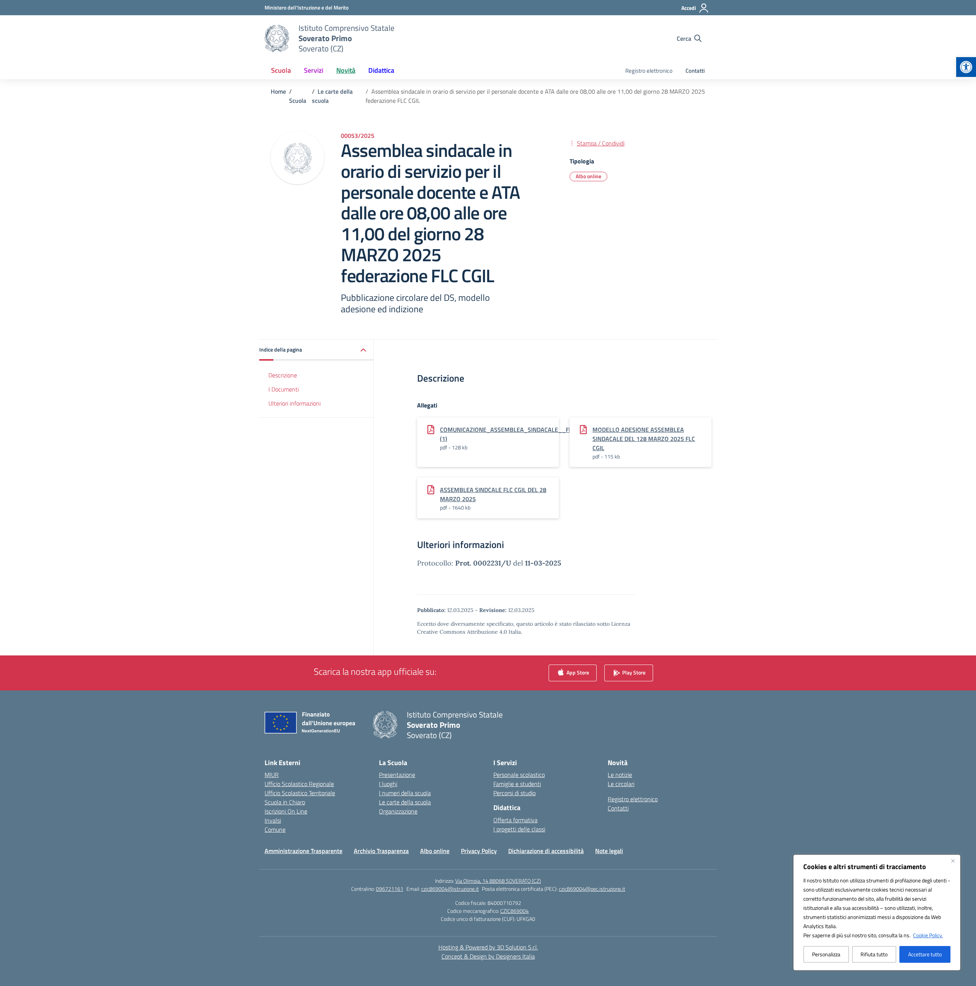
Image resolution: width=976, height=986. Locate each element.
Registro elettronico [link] (649, 70)
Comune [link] (275, 829)
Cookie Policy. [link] (928, 935)
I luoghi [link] (388, 783)
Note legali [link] (609, 850)
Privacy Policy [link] (479, 850)
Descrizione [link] (282, 375)
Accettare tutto (925, 954)
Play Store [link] (633, 672)
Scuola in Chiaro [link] (285, 802)
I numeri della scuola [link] (405, 792)
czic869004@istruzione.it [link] (450, 889)
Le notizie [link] (620, 774)
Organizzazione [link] (398, 811)
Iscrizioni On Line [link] (286, 811)
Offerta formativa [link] (515, 820)
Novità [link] (345, 70)
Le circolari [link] (621, 783)
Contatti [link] (695, 70)
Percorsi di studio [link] (514, 792)
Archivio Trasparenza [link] (381, 850)
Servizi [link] (313, 70)
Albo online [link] (588, 176)
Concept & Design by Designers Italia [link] (488, 956)
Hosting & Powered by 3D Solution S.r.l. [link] (488, 947)
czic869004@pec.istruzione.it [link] (592, 889)
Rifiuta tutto (874, 954)
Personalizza (826, 954)
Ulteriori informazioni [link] (294, 403)
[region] (877, 912)
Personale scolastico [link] (519, 774)
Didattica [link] (381, 70)
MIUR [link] (272, 774)
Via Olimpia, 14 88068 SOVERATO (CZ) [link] (498, 881)
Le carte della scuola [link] (405, 802)
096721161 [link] (389, 889)
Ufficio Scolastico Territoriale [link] (300, 792)
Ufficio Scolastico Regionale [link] (299, 783)
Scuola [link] (281, 70)
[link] (966, 67)
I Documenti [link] (283, 389)
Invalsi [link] (273, 820)
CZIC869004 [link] (514, 911)
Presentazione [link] (397, 774)
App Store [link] (577, 672)
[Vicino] (952, 860)
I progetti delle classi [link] (519, 829)
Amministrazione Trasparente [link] (303, 850)
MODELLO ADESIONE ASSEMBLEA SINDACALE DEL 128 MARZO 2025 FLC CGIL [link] (643, 438)
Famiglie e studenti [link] (517, 783)
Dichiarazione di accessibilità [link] (546, 850)
